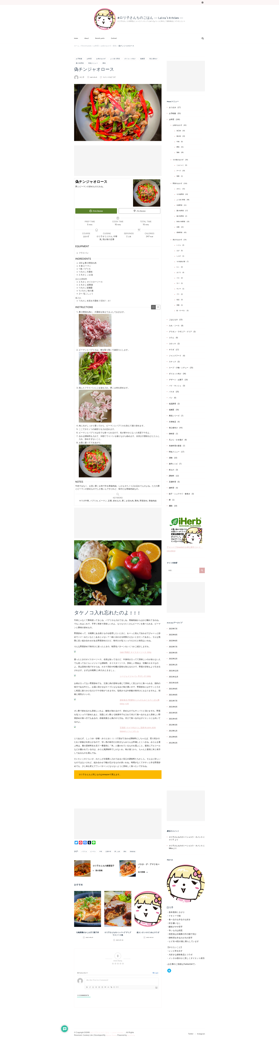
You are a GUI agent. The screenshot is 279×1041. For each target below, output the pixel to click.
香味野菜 (179, 232)
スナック (172, 362)
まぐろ (179, 272)
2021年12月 (174, 671)
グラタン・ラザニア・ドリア (180, 332)
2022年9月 (173, 635)
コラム (171, 338)
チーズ (179, 170)
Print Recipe (97, 211)
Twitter (190, 1034)
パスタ (171, 392)
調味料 (171, 476)
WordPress (130, 1035)
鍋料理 (171, 488)
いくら (179, 245)
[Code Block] (108, 987)
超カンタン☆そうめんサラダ (148, 932)
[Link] (111, 987)
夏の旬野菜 (80, 63)
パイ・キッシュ (175, 386)
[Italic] (90, 987)
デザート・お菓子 (176, 380)
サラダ (171, 350)
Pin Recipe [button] (140, 211)
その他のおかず (178, 160)
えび (178, 250)
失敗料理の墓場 (175, 446)
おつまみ (172, 107)
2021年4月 (173, 719)
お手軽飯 (79, 59)
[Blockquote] (105, 987)
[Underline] (93, 987)
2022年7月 (173, 647)
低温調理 (172, 404)
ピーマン (93, 851)
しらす (179, 256)
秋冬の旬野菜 (181, 221)
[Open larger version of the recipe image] (146, 193)
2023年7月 (173, 629)
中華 (100, 851)
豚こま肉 (117, 851)
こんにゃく (180, 165)
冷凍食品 (172, 422)
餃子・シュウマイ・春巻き (179, 494)
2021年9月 (173, 689)
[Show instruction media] (153, 307)
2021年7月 (173, 701)
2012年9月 (173, 737)
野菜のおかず (177, 183)
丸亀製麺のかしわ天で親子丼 (87, 932)
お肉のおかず (101, 59)
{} (114, 987)
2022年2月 (173, 659)
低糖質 (142, 59)
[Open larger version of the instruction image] (95, 315)
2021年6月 (173, 707)
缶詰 (178, 299)
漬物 (170, 458)
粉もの (171, 470)
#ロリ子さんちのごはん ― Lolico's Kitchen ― (150, 18)
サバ (178, 283)
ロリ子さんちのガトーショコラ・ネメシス (185, 837)
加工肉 (179, 130)
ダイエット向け (129, 59)
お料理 (89, 59)
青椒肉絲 (132, 851)
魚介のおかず (177, 239)
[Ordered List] (99, 987)
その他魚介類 (181, 261)
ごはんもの (173, 320)
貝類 (178, 305)
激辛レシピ (173, 464)
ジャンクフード (175, 356)
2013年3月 (173, 725)
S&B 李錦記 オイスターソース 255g (135, 652)
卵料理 (171, 434)
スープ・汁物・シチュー (178, 368)
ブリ (178, 294)
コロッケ (172, 344)
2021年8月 (173, 695)
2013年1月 (173, 731)
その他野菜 (180, 194)
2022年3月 (173, 653)
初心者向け (153, 59)
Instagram (201, 1034)
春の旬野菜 (180, 216)
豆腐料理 (172, 482)
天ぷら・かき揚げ (176, 440)
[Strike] (96, 987)
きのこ (179, 189)
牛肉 (178, 141)
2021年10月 (174, 683)
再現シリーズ (174, 416)
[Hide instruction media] (158, 307)
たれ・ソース (174, 326)
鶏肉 (178, 152)
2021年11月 (173, 677)
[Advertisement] (118, 160)
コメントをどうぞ (109, 77)
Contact (114, 38)
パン (170, 398)
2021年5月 (173, 713)
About (86, 38)
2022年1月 (173, 665)
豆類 (178, 227)
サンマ (179, 289)
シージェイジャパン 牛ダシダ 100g (135, 676)
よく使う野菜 (115, 59)
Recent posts (100, 38)
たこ (178, 267)
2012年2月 (173, 743)
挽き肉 (179, 136)
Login (156, 973)
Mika (171, 848)
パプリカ (84, 851)
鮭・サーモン (181, 310)
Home (76, 38)
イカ (178, 278)
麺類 (170, 506)
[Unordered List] (102, 987)
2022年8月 (173, 641)
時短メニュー (93, 63)
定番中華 (108, 851)
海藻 (178, 176)
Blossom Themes (111, 1035)
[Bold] (86, 987)
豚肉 (104, 63)
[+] (117, 987)
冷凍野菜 (179, 205)
